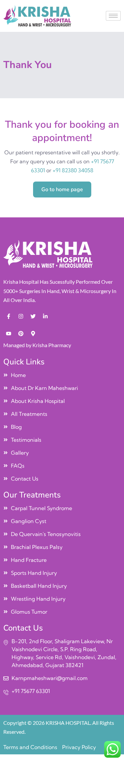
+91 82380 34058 (73, 170)
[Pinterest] (21, 333)
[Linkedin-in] (45, 316)
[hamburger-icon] (113, 16)
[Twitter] (33, 316)
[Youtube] (8, 333)
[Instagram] (21, 316)
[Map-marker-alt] (33, 333)
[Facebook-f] (8, 316)
